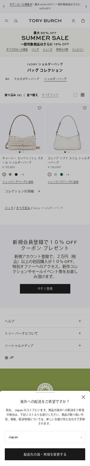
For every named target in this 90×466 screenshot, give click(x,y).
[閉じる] (83, 397)
